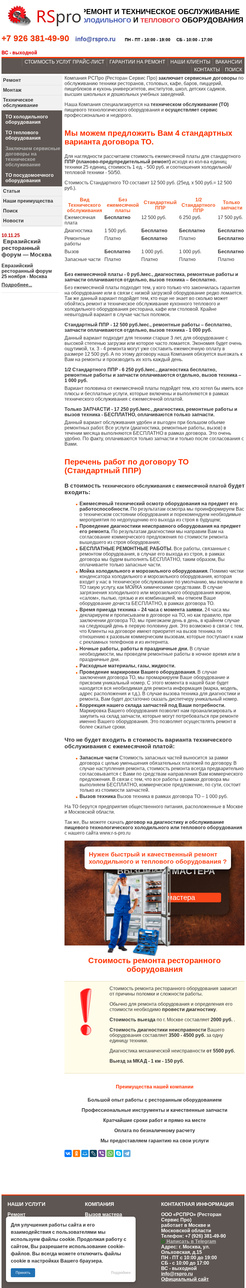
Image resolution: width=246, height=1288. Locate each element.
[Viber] (101, 1153)
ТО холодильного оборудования (26, 119)
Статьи (11, 191)
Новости (13, 220)
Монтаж (12, 90)
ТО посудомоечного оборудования (29, 178)
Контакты (207, 69)
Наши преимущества (28, 200)
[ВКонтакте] (68, 1153)
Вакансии (228, 61)
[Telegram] (126, 1153)
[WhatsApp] (110, 1153)
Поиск (233, 69)
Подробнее (121, 1273)
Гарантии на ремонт (137, 61)
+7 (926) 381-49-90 (205, 1236)
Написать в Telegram (190, 1241)
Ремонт (12, 80)
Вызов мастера (103, 1214)
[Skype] (118, 1153)
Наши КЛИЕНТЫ (190, 61)
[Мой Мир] (84, 1153)
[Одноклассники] (76, 1153)
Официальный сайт (185, 1279)
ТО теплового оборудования (22, 135)
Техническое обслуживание (20, 102)
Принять (23, 1273)
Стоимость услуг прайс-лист (64, 61)
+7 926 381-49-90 (35, 38)
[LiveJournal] (93, 1153)
